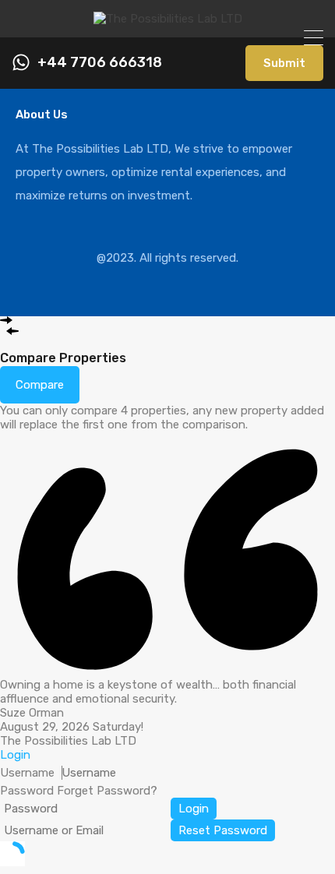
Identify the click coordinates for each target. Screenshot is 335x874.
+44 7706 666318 (99, 63)
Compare (40, 385)
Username (27, 773)
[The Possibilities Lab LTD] (167, 19)
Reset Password (222, 830)
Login (193, 809)
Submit (284, 63)
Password (27, 791)
